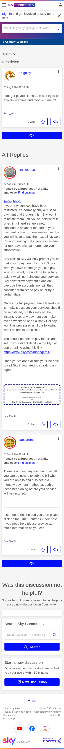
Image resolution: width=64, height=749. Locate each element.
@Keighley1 (12, 201)
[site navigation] (4, 5)
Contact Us (55, 715)
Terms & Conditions (50, 708)
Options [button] (7, 54)
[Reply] (55, 121)
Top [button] (33, 701)
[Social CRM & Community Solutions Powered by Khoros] (52, 741)
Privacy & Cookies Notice (17, 711)
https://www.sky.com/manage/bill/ (27, 352)
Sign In (59, 5)
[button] (58, 71)
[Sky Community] (22, 5)
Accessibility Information (47, 711)
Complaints (9, 715)
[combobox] (29, 28)
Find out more (27, 192)
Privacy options (11, 708)
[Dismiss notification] (59, 16)
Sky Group (9, 718)
